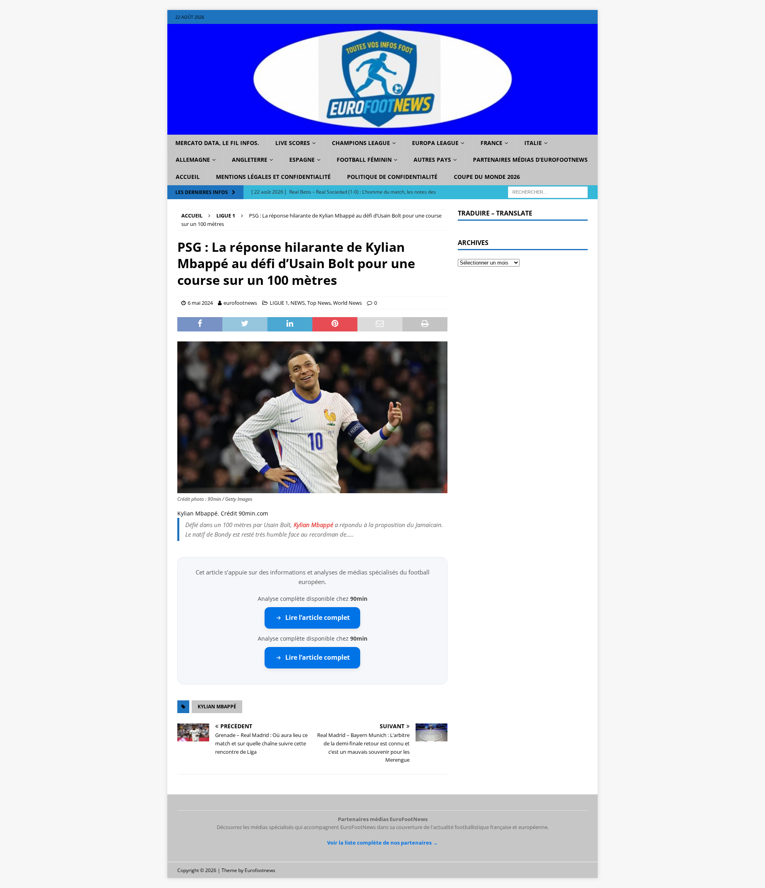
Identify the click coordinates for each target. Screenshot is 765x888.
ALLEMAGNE (193, 159)
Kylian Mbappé (313, 525)
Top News (319, 302)
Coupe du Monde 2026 (487, 176)
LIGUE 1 (279, 302)
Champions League (361, 143)
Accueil (188, 176)
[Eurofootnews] (382, 130)
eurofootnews (240, 302)
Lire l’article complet (317, 617)
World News (347, 302)
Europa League (435, 143)
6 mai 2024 (200, 302)
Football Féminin (364, 159)
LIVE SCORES (292, 143)
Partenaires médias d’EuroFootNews (530, 159)
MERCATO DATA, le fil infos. (217, 143)
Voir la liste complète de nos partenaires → (382, 842)
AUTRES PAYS (432, 159)
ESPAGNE (302, 159)
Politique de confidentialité (392, 176)
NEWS (297, 302)
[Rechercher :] (548, 192)
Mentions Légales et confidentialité (273, 176)
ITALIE (533, 143)
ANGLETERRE (249, 159)
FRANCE (491, 143)
